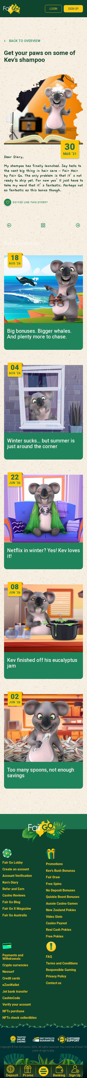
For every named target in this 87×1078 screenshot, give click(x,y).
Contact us (53, 983)
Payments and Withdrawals (12, 956)
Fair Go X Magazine (16, 909)
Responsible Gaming (61, 970)
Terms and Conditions (62, 963)
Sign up (73, 8)
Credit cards (11, 978)
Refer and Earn (13, 889)
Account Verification (17, 876)
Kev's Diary (10, 882)
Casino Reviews (13, 895)
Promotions (54, 864)
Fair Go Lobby (12, 862)
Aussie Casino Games (62, 903)
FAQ (49, 957)
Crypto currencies (15, 965)
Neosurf (8, 972)
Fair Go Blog (11, 902)
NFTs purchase (13, 1011)
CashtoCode (11, 998)
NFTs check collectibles (19, 1018)
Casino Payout (56, 923)
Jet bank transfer (15, 991)
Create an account (15, 869)
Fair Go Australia (14, 915)
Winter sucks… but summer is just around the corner (41, 443)
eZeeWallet (10, 985)
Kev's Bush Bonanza (60, 871)
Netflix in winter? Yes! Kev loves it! (43, 553)
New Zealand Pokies (61, 910)
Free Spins (54, 884)
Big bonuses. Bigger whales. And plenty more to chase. (39, 334)
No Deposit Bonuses (60, 890)
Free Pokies (54, 936)
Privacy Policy (56, 976)
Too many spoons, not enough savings (40, 772)
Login (53, 8)
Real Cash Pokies (58, 930)
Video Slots (54, 917)
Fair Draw (53, 877)
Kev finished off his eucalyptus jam (42, 663)
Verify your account (16, 1004)
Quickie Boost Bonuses (62, 897)
